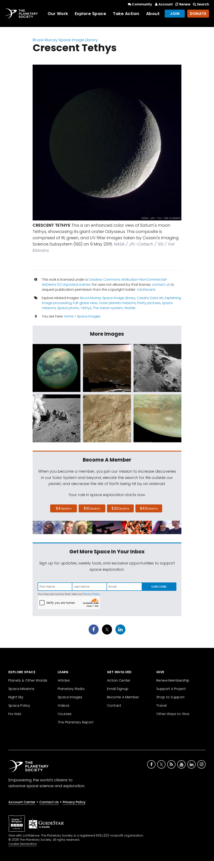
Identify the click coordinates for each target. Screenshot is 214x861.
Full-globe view (85, 303)
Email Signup (118, 688)
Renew (184, 4)
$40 (149, 508)
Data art (156, 298)
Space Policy (19, 705)
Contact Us (49, 802)
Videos (63, 705)
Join (175, 13)
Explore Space (90, 14)
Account (165, 4)
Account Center (21, 802)
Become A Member (123, 697)
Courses (65, 713)
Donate (198, 13)
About (153, 14)
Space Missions (21, 688)
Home (69, 316)
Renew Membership (172, 680)
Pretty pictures (148, 303)
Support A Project (171, 688)
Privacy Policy (91, 594)
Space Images (89, 316)
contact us (161, 284)
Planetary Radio (71, 688)
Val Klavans (146, 289)
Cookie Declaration (22, 844)
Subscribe (159, 587)
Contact (114, 705)
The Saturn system (108, 308)
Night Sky (16, 697)
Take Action (126, 14)
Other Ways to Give (172, 713)
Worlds (129, 308)
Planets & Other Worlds (27, 680)
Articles (64, 680)
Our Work (58, 14)
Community (142, 4)
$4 (63, 508)
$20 (120, 508)
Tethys (85, 308)
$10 (92, 508)
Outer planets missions (117, 303)
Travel (161, 705)
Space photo (68, 308)
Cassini (142, 298)
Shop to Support (170, 697)
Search (203, 4)
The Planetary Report (75, 722)
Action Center (118, 680)
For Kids (14, 713)
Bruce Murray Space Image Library (65, 39)
